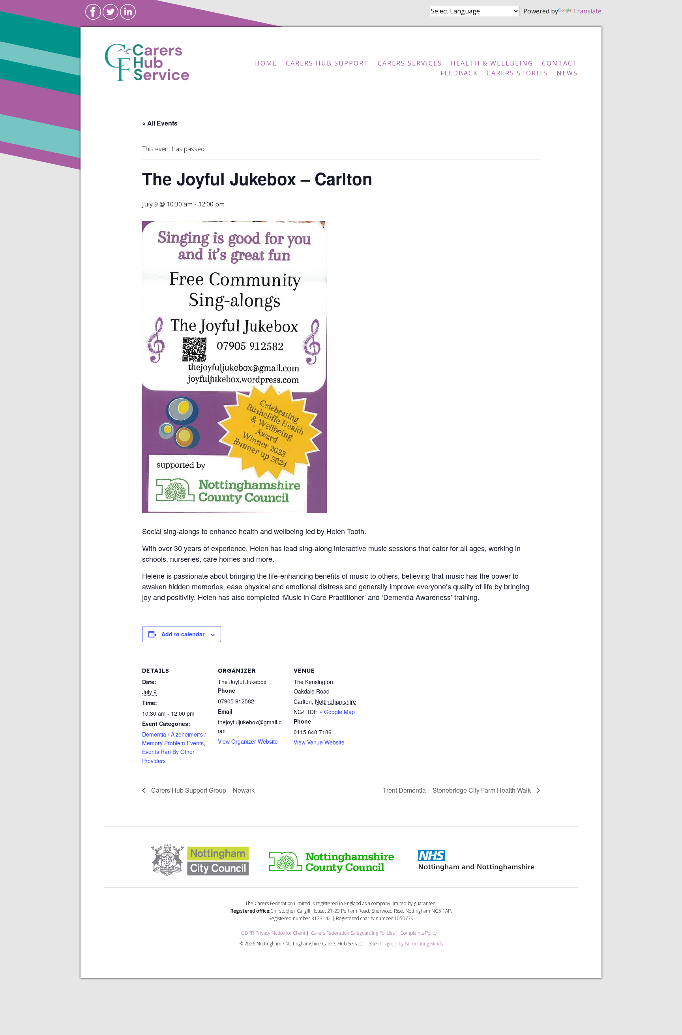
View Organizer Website (248, 741)
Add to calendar (182, 634)
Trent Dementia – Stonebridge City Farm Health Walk (457, 790)
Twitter (110, 12)
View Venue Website (319, 742)
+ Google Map (337, 712)
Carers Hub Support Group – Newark (202, 790)
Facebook (93, 12)
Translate (587, 11)
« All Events (160, 123)
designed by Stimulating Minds (410, 943)
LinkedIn (128, 12)
